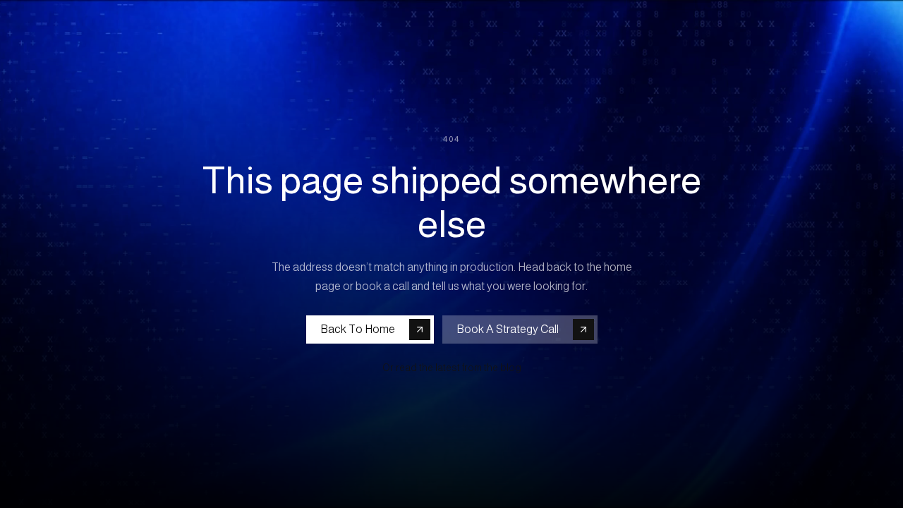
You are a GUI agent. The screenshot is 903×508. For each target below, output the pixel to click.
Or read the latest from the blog (451, 367)
